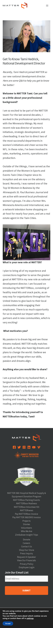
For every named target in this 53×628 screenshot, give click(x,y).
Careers (26, 543)
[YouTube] (33, 447)
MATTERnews (26, 510)
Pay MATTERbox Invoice (26, 513)
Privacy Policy (26, 563)
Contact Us (26, 546)
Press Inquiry (26, 553)
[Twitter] (19, 447)
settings (30, 618)
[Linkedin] (29, 447)
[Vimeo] (38, 447)
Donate (26, 539)
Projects (26, 520)
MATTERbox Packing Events (26, 500)
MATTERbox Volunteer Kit (26, 506)
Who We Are (26, 531)
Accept (7, 623)
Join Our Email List (17, 572)
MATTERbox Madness (26, 503)
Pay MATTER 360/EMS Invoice (26, 517)
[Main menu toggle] (47, 5)
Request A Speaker (26, 556)
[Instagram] (24, 447)
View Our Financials (26, 560)
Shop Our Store (26, 550)
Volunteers (26, 527)
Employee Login (26, 567)
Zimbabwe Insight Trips (26, 534)
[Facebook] (14, 447)
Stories (26, 524)
